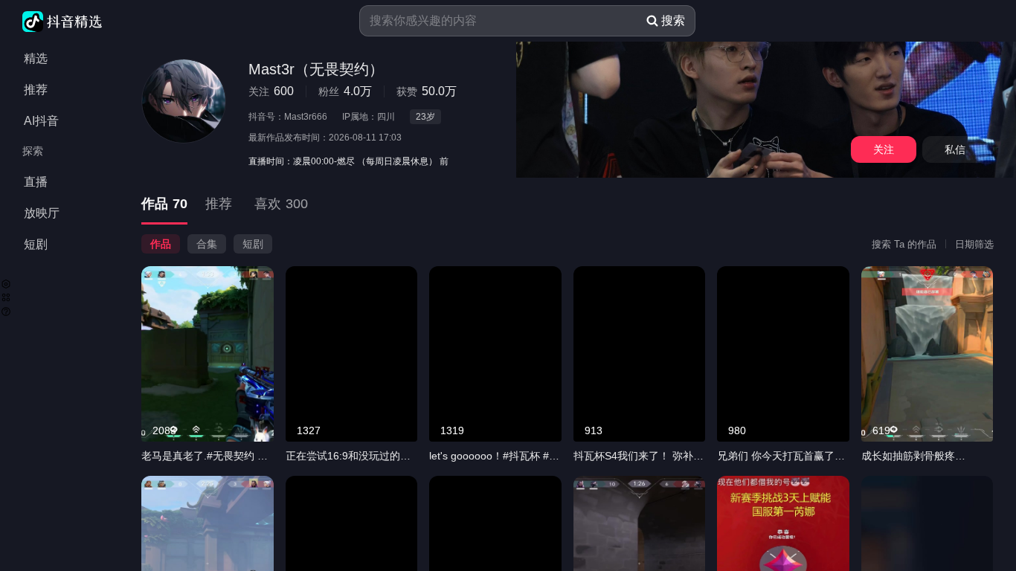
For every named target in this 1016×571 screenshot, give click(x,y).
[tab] (164, 205)
